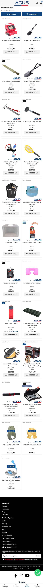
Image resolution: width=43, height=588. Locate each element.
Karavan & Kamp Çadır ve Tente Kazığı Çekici (11, 122)
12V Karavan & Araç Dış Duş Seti (11, 481)
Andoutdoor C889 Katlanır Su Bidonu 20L (32, 203)
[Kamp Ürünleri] (4, 10)
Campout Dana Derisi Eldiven (32, 444)
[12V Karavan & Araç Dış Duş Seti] (11, 469)
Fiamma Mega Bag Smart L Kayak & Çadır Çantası (11, 405)
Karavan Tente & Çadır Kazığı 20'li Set (32, 405)
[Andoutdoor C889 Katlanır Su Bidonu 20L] (32, 191)
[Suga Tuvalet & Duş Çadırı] (11, 433)
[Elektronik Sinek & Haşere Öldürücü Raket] (32, 151)
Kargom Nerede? (7, 541)
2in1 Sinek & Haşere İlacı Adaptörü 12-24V (11, 163)
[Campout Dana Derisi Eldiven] (32, 433)
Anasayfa (4, 506)
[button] (10, 38)
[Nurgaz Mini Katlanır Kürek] (32, 29)
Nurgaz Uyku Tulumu (11, 323)
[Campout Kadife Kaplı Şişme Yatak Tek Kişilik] (32, 312)
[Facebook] (16, 575)
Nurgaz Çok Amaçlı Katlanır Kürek (32, 82)
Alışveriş (4, 523)
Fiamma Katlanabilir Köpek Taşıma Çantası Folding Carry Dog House (32, 365)
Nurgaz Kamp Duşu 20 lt (11, 283)
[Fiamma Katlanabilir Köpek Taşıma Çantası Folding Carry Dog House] (32, 353)
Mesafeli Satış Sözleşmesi (9, 544)
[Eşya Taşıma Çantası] (11, 231)
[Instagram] (21, 575)
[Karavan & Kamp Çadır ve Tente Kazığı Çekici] (11, 110)
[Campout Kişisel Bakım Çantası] (32, 231)
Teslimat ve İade (6, 526)
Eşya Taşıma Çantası (11, 242)
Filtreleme (33, 14)
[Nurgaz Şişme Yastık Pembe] (32, 272)
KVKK (3, 529)
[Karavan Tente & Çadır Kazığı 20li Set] (32, 393)
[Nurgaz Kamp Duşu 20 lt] (11, 272)
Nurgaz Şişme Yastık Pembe (32, 283)
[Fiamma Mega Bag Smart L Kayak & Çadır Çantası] (11, 393)
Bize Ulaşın (5, 514)
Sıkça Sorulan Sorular (8, 538)
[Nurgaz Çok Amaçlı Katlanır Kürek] (32, 70)
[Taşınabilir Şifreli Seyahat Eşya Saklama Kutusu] (11, 191)
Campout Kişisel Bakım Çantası (32, 242)
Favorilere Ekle (8, 33)
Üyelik (4, 521)
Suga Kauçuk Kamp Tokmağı (32, 121)
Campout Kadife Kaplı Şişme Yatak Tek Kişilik (32, 324)
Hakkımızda (5, 509)
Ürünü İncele (13, 33)
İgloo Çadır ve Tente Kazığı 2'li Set (11, 82)
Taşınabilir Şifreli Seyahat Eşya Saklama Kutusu (11, 203)
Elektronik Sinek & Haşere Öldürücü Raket (32, 163)
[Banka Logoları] (21, 566)
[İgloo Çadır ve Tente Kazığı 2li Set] (11, 70)
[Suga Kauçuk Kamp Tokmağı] (32, 110)
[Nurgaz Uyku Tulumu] (11, 312)
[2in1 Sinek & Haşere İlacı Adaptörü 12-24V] (11, 151)
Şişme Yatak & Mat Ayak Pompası (11, 365)
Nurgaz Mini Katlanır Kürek (32, 40)
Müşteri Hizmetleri (7, 535)
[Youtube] (27, 575)
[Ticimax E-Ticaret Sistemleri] (21, 582)
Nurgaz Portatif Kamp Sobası (11, 40)
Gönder (38, 556)
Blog (3, 512)
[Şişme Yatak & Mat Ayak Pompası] (11, 353)
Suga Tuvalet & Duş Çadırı (11, 444)
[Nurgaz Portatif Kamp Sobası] (11, 29)
